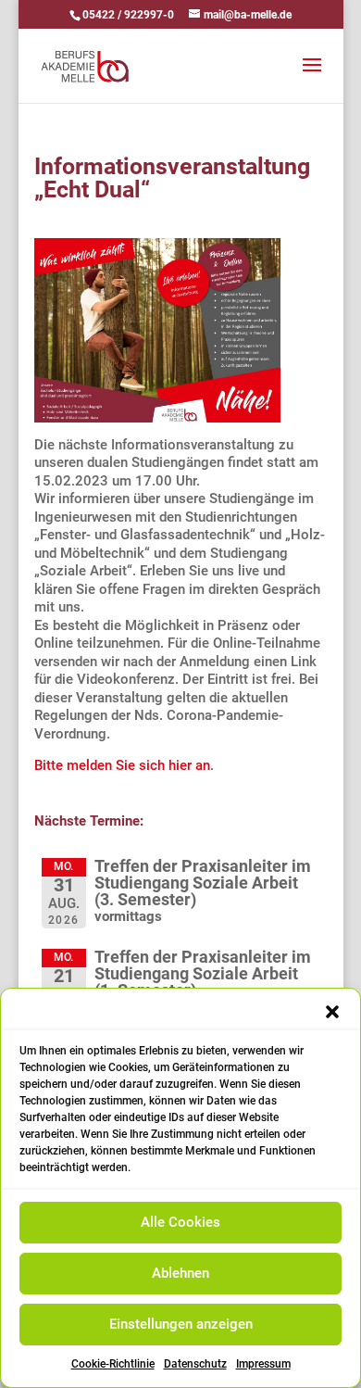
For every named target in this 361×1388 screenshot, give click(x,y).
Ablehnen (180, 1273)
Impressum (263, 1363)
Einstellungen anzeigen (181, 1324)
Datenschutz (195, 1363)
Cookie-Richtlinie (113, 1363)
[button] (332, 1012)
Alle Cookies (180, 1222)
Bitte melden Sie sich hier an (122, 765)
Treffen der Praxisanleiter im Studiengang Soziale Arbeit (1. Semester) (202, 973)
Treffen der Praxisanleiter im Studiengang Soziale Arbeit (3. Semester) (202, 882)
